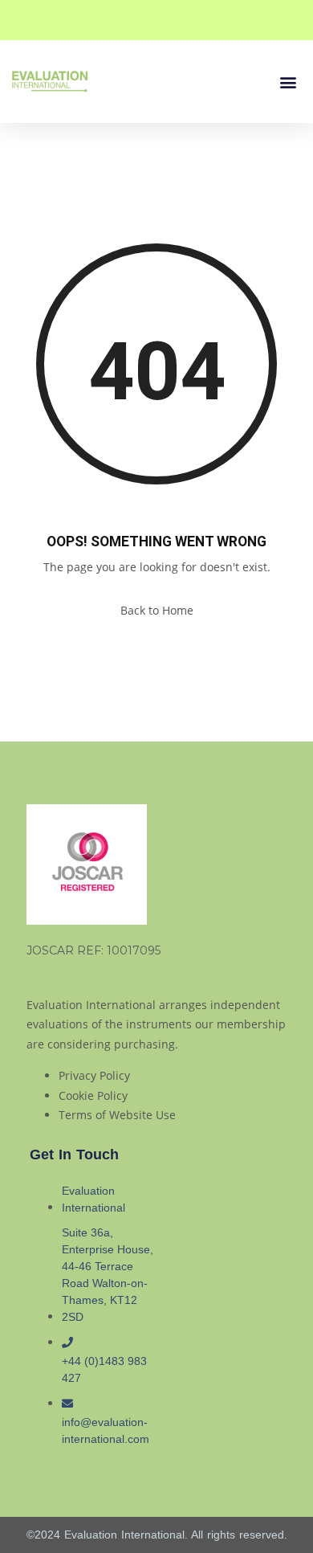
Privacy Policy (94, 1075)
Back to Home (156, 610)
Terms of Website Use (117, 1114)
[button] (287, 81)
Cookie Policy (93, 1095)
